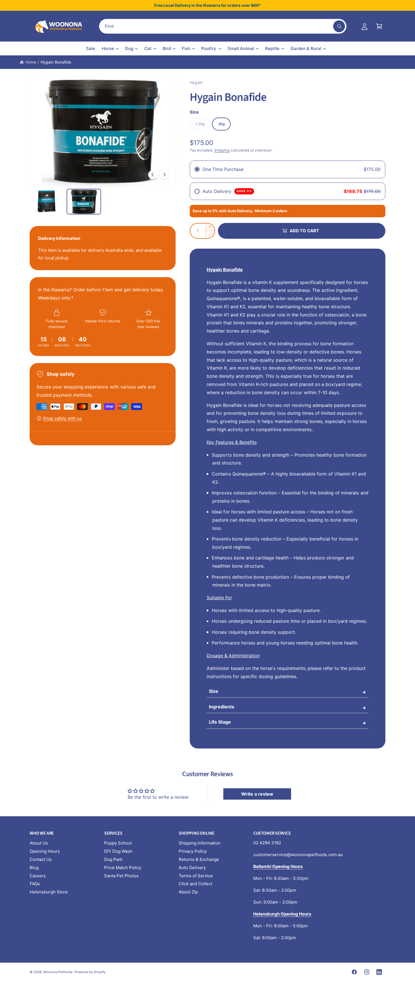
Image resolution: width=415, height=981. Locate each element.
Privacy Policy (193, 851)
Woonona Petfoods (57, 972)
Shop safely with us (62, 418)
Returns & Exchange (199, 859)
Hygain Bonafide (56, 62)
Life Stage (220, 722)
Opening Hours (45, 851)
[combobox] (222, 26)
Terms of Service (196, 875)
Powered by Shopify (90, 972)
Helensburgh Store (49, 892)
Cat (148, 48)
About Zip (188, 892)
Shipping (222, 150)
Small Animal (241, 48)
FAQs (35, 883)
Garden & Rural (305, 48)
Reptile (272, 48)
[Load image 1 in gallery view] (47, 201)
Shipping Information (199, 843)
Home (30, 62)
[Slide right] (164, 174)
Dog (129, 48)
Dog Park (113, 859)
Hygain (196, 82)
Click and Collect (195, 883)
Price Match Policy (122, 867)
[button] (379, 26)
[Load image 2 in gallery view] (84, 201)
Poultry (208, 48)
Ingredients (221, 706)
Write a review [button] (257, 794)
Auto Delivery (192, 867)
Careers (38, 875)
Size (213, 691)
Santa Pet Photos (121, 875)
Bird (167, 48)
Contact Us (41, 859)
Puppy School (118, 843)
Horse (108, 48)
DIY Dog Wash (118, 851)
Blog (34, 867)
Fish (186, 48)
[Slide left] (152, 174)
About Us (39, 843)
